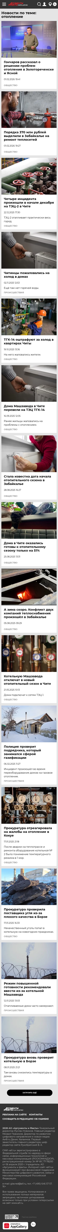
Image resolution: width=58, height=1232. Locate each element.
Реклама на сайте (14, 1114)
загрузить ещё (30, 1093)
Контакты (35, 1114)
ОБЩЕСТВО (10, 85)
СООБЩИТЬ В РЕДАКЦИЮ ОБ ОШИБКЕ (25, 1119)
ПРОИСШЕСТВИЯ (14, 292)
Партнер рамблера (29, 1217)
